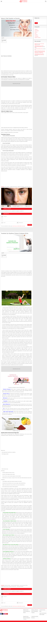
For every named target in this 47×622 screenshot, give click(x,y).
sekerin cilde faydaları (13, 186)
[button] (2, 206)
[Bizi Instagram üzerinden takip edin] (4, 614)
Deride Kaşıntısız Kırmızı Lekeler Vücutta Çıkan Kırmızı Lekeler (39, 54)
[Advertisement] (23, 9)
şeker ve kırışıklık (6, 186)
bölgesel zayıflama (7, 585)
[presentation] (2, 195)
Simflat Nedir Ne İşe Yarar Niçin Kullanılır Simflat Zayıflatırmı (39, 46)
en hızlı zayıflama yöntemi (23, 585)
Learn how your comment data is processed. (18, 606)
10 (30, 206)
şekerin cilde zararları (21, 186)
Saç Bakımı (36, 34)
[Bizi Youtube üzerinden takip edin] (5, 614)
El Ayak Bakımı (37, 30)
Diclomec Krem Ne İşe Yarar (39, 48)
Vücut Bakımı (36, 36)
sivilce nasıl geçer (27, 186)
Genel (35, 33)
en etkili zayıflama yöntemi (15, 585)
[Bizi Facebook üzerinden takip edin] (1, 614)
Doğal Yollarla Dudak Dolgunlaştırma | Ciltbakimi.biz (40, 52)
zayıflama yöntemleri (20, 586)
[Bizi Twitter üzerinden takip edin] (2, 614)
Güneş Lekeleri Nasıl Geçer (6, 204)
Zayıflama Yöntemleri (38, 37)
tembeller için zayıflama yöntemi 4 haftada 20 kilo (8, 586)
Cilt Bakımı (36, 29)
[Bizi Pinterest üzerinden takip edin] (7, 614)
